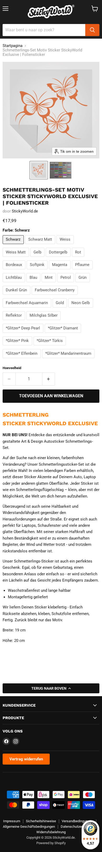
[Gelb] (38, 258)
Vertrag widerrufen (26, 759)
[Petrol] (66, 283)
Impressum (11, 821)
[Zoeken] (92, 30)
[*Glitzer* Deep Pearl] (24, 334)
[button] (39, 170)
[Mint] (49, 283)
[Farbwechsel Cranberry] (55, 296)
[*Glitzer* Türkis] (50, 346)
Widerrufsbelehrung (51, 832)
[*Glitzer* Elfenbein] (22, 359)
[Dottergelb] (59, 258)
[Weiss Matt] (16, 258)
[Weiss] (65, 245)
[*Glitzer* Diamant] (64, 334)
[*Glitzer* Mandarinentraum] (69, 359)
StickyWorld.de (25, 211)
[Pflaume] (83, 270)
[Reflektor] (14, 321)
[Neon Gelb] (81, 308)
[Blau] (34, 283)
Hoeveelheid (12, 368)
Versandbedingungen (77, 821)
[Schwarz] (14, 245)
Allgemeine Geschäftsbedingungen (29, 827)
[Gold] (61, 308)
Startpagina (12, 46)
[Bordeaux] (15, 270)
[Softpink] (38, 270)
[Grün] (83, 283)
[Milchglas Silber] (44, 321)
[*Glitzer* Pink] (18, 346)
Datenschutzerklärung (77, 827)
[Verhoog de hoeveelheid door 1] (48, 379)
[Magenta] (60, 270)
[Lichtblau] (14, 283)
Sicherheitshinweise (41, 821)
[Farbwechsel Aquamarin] (28, 308)
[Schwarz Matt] (41, 245)
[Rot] (79, 258)
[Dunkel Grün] (17, 296)
